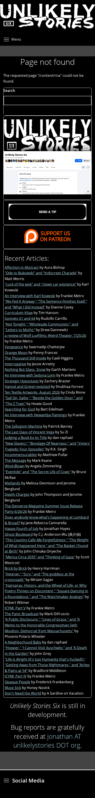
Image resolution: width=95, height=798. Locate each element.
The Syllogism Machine (23, 426)
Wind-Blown (15, 466)
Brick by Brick (16, 568)
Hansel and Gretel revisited (27, 386)
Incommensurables (21, 454)
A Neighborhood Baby (23, 642)
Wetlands (12, 483)
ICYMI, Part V (15, 608)
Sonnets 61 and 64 (20, 318)
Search (9, 90)
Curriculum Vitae (19, 312)
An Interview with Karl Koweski (30, 295)
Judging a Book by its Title (26, 437)
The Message (15, 460)
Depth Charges (17, 494)
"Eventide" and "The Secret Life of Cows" (38, 471)
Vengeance (14, 346)
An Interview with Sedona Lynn (30, 375)
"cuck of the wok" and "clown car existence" (40, 284)
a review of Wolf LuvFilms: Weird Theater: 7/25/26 (45, 335)
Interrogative (15, 363)
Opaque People (17, 681)
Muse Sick (13, 687)
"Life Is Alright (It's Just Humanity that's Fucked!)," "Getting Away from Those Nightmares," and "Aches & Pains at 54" (47, 665)
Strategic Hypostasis (22, 381)
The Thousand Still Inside (25, 358)
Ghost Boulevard (19, 534)
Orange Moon (16, 352)
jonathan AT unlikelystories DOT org (47, 741)
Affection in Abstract (22, 267)
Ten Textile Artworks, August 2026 (32, 392)
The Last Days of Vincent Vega (29, 432)
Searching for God (20, 409)
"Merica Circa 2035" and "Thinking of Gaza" (40, 557)
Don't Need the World (23, 693)
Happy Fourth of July (21, 528)
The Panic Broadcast (22, 613)
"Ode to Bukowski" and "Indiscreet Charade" (41, 273)
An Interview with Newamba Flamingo (36, 415)
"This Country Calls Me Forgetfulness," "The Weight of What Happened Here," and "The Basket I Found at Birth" (47, 545)
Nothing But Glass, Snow (25, 369)
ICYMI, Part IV (16, 676)
